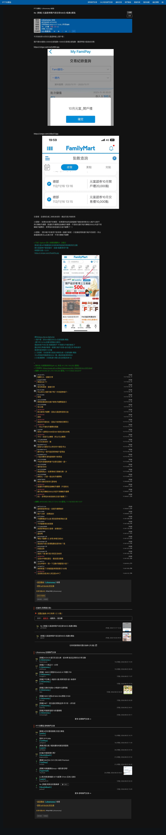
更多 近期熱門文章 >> (83, 719)
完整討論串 (42, 613)
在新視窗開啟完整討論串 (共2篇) (83, 645)
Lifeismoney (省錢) (48, 8)
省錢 (48, 582)
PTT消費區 (37, 8)
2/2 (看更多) (46, 31)
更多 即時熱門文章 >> (83, 793)
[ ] (45, 660)
